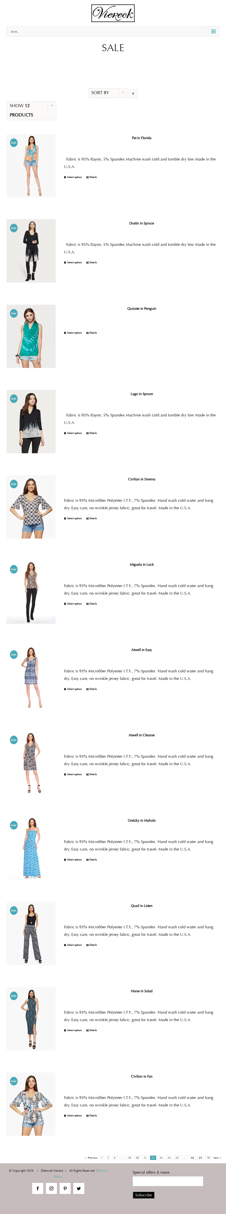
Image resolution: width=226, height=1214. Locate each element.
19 (129, 1157)
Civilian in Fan (142, 1076)
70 (208, 1157)
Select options (74, 177)
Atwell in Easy (141, 650)
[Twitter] (78, 1188)
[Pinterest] (65, 1188)
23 (161, 1157)
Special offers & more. (151, 1172)
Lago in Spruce (142, 394)
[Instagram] (51, 1188)
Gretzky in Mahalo (142, 820)
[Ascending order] (133, 93)
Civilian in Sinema (141, 479)
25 (177, 1157)
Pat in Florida (141, 138)
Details (93, 177)
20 (137, 1157)
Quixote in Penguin (141, 308)
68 (192, 1157)
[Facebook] (37, 1188)
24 (169, 1157)
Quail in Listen (142, 906)
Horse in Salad (142, 991)
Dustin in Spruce (141, 223)
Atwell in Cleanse (142, 735)
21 (145, 1157)
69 (200, 1157)
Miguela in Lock (142, 564)
